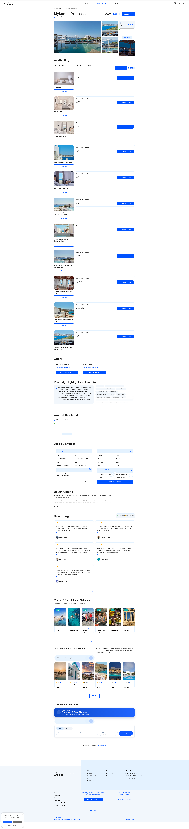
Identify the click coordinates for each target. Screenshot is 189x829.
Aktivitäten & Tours (112, 777)
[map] (175, 3)
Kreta (90, 777)
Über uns (56, 798)
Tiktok (101, 813)
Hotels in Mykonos (65, 8)
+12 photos (127, 48)
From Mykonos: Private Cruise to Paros (60, 633)
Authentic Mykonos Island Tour (86, 632)
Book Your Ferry (115, 481)
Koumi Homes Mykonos (87, 686)
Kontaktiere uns (58, 800)
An (80, 732)
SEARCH (122, 68)
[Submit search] (91, 658)
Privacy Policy (57, 795)
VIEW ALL (94, 591)
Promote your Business (60, 805)
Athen (90, 773)
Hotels (59, 8)
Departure (102, 732)
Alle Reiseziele (93, 780)
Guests (89, 65)
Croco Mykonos (58, 686)
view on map (73, 16)
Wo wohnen (129, 771)
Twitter (93, 813)
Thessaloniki (92, 775)
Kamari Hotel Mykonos (127, 686)
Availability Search (126, 78)
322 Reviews (130, 24)
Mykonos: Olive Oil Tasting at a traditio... (115, 632)
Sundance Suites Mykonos (100, 687)
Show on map (127, 37)
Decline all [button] (17, 822)
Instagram (90, 814)
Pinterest (98, 814)
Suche (126, 733)
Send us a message (102, 745)
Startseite (56, 8)
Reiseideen (111, 773)
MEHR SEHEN (94, 641)
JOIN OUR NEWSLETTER (93, 799)
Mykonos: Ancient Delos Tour (128, 632)
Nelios (133, 819)
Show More (58, 532)
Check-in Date (59, 66)
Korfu (90, 778)
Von (58, 732)
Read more (10, 819)
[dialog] (12, 820)
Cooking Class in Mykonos (101, 631)
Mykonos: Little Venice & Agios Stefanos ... (74, 632)
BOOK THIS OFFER (65, 372)
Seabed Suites (74, 684)
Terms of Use (57, 793)
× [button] (22, 814)
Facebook (88, 814)
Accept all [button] (7, 822)
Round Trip (68, 728)
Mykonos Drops (113, 686)
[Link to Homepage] (9, 6)
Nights (79, 65)
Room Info (64, 91)
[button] (12, 825)
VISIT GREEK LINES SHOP (124, 799)
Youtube (96, 814)
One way (60, 728)
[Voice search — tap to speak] (87, 658)
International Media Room (60, 803)
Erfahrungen (111, 775)
